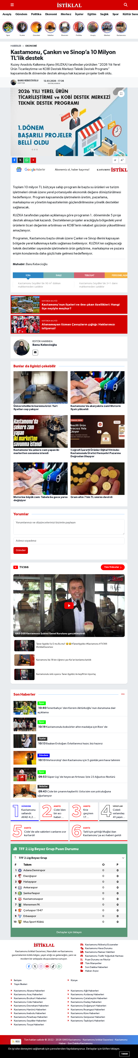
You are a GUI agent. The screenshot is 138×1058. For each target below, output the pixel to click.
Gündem (21, 14)
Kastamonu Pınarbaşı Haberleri (30, 1017)
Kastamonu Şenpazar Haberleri (88, 1017)
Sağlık (104, 14)
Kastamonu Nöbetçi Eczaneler (101, 944)
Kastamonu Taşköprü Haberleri (88, 1020)
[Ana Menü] (12, 5)
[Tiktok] (53, 966)
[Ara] (125, 5)
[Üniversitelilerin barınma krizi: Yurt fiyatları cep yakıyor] (40, 387)
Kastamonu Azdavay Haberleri (87, 994)
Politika (36, 14)
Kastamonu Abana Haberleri (29, 990)
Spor (115, 14)
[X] (35, 966)
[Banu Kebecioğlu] (21, 347)
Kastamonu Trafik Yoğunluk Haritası (104, 956)
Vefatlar (43, 786)
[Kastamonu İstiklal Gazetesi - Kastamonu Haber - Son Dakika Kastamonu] (68, 5)
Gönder (21, 550)
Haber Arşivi (91, 971)
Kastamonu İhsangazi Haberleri (88, 1009)
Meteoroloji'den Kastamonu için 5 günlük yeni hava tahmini (79, 760)
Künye (74, 980)
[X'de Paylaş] (20, 160)
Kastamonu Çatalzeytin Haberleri (89, 998)
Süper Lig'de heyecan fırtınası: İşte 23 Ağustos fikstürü (76, 776)
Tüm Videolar (111, 567)
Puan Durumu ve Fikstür (97, 959)
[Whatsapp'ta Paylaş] (27, 160)
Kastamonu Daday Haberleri (86, 1002)
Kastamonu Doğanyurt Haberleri (88, 1005)
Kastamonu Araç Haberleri (28, 994)
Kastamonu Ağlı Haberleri (85, 990)
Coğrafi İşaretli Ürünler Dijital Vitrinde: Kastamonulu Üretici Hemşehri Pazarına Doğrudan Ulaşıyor (96, 453)
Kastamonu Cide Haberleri (28, 1002)
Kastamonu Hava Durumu (98, 948)
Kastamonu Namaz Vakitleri (100, 952)
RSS (17, 1041)
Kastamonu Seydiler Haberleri (30, 1020)
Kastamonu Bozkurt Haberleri (30, 998)
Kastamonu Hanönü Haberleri (30, 1009)
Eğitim (92, 14)
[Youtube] (47, 966)
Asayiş (7, 14)
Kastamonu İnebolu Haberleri (30, 1013)
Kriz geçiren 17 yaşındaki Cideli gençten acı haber (89, 814)
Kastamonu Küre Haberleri (85, 1013)
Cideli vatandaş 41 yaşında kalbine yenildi (119, 814)
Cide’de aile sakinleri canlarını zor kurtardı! (45, 833)
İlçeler (79, 14)
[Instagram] (41, 966)
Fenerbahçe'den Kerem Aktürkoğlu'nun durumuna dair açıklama (76, 710)
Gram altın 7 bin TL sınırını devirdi (91, 497)
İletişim (18, 980)
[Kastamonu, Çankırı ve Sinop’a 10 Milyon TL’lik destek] (69, 122)
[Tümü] (123, 694)
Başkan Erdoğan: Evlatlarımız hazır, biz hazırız (70, 743)
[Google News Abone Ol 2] (74, 169)
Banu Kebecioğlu (44, 344)
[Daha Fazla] (33, 160)
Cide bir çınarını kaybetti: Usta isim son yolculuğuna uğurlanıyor (74, 793)
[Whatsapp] (59, 966)
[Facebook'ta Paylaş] (14, 160)
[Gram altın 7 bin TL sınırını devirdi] (98, 478)
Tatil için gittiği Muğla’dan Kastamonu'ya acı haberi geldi (102, 833)
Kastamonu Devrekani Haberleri (31, 1005)
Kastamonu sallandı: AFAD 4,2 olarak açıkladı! (28, 814)
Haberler (16, 46)
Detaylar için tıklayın (69, 932)
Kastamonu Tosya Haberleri (29, 1024)
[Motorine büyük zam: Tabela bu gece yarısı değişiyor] (40, 478)
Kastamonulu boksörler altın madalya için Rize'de (73, 726)
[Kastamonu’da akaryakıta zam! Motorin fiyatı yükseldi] (98, 387)
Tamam (124, 1054)
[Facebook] (29, 966)
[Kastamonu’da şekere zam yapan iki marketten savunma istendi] (40, 431)
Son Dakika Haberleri (96, 967)
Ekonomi (51, 14)
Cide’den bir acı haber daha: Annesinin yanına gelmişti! (60, 814)
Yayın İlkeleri (20, 984)
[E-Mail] (35, 352)
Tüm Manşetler (93, 963)
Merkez (66, 14)
